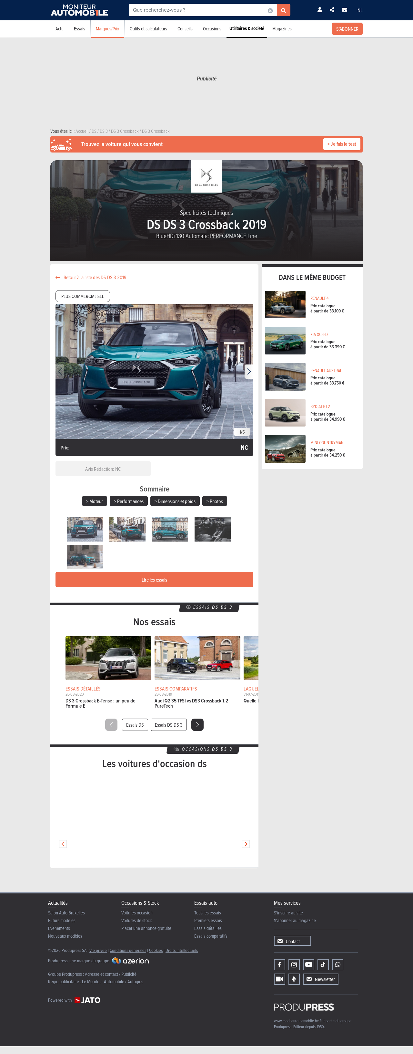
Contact (293, 941)
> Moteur (94, 501)
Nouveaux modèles (65, 936)
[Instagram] (294, 964)
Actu (59, 28)
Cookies (156, 950)
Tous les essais (207, 912)
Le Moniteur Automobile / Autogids (112, 981)
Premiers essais (208, 920)
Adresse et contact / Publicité (110, 974)
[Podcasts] (294, 979)
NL (360, 10)
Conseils (185, 28)
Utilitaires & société (246, 28)
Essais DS (135, 724)
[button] (249, 371)
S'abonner (347, 28)
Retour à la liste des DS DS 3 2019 (94, 277)
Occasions (212, 28)
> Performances (129, 501)
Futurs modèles (62, 920)
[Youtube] (308, 964)
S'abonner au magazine (295, 920)
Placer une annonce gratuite (146, 928)
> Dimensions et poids (175, 501)
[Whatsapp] (337, 964)
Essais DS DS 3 (169, 724)
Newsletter (325, 979)
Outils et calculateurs (148, 28)
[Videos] (279, 979)
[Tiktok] (323, 964)
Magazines (282, 28)
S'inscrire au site (288, 912)
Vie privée (98, 950)
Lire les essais (154, 579)
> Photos (214, 501)
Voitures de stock (136, 920)
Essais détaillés (208, 928)
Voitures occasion (137, 912)
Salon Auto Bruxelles (66, 912)
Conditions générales (128, 950)
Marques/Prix (107, 28)
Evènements (59, 928)
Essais (79, 28)
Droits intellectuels (182, 950)
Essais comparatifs (210, 936)
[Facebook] (279, 964)
